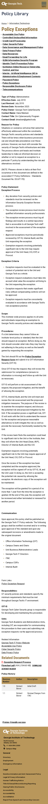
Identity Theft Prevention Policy (18, 63)
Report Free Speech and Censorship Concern (21, 800)
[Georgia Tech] (15, 731)
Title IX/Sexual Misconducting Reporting (19, 784)
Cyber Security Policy (13, 44)
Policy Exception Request (13, 584)
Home (4, 23)
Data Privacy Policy (12, 50)
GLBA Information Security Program (20, 60)
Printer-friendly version (14, 722)
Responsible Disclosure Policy (17, 86)
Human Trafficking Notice (13, 780)
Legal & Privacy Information (14, 777)
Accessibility (8, 790)
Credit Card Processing (14, 41)
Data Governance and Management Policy (23, 47)
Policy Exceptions (11, 83)
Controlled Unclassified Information (20, 37)
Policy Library (15, 13)
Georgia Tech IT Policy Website (16, 643)
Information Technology (19, 23)
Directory (6, 757)
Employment (8, 761)
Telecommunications (13, 89)
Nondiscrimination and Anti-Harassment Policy (22, 774)
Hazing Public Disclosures (13, 787)
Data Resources (10, 54)
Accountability (9, 793)
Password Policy (11, 80)
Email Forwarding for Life (15, 57)
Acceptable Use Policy (13, 34)
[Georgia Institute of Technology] (12, 3)
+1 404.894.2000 (13, 745)
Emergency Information (12, 764)
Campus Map (11, 749)
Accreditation (8, 797)
